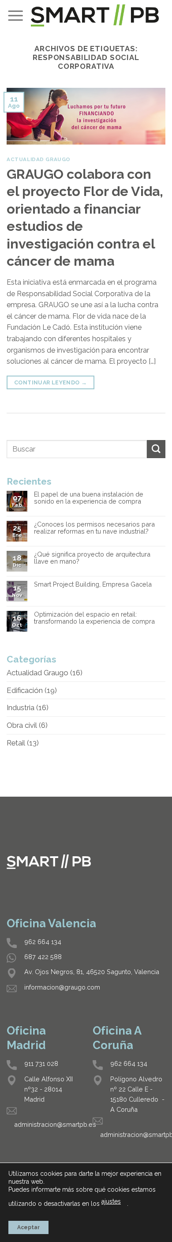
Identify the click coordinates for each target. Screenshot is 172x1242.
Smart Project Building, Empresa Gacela (93, 584)
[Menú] (15, 15)
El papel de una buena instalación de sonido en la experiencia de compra (88, 498)
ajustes (111, 1201)
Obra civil (22, 725)
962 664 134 (42, 941)
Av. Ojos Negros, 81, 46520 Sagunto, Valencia (91, 971)
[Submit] (156, 449)
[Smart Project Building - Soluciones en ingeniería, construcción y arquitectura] (95, 15)
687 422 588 (43, 956)
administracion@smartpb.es (55, 1124)
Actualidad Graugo (39, 159)
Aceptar (28, 1227)
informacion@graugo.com (62, 987)
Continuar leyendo (50, 382)
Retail (16, 742)
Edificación (25, 690)
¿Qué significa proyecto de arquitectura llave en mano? (92, 558)
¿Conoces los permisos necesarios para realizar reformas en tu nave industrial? (94, 528)
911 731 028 (41, 1063)
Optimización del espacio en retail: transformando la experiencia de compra (94, 618)
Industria (20, 707)
